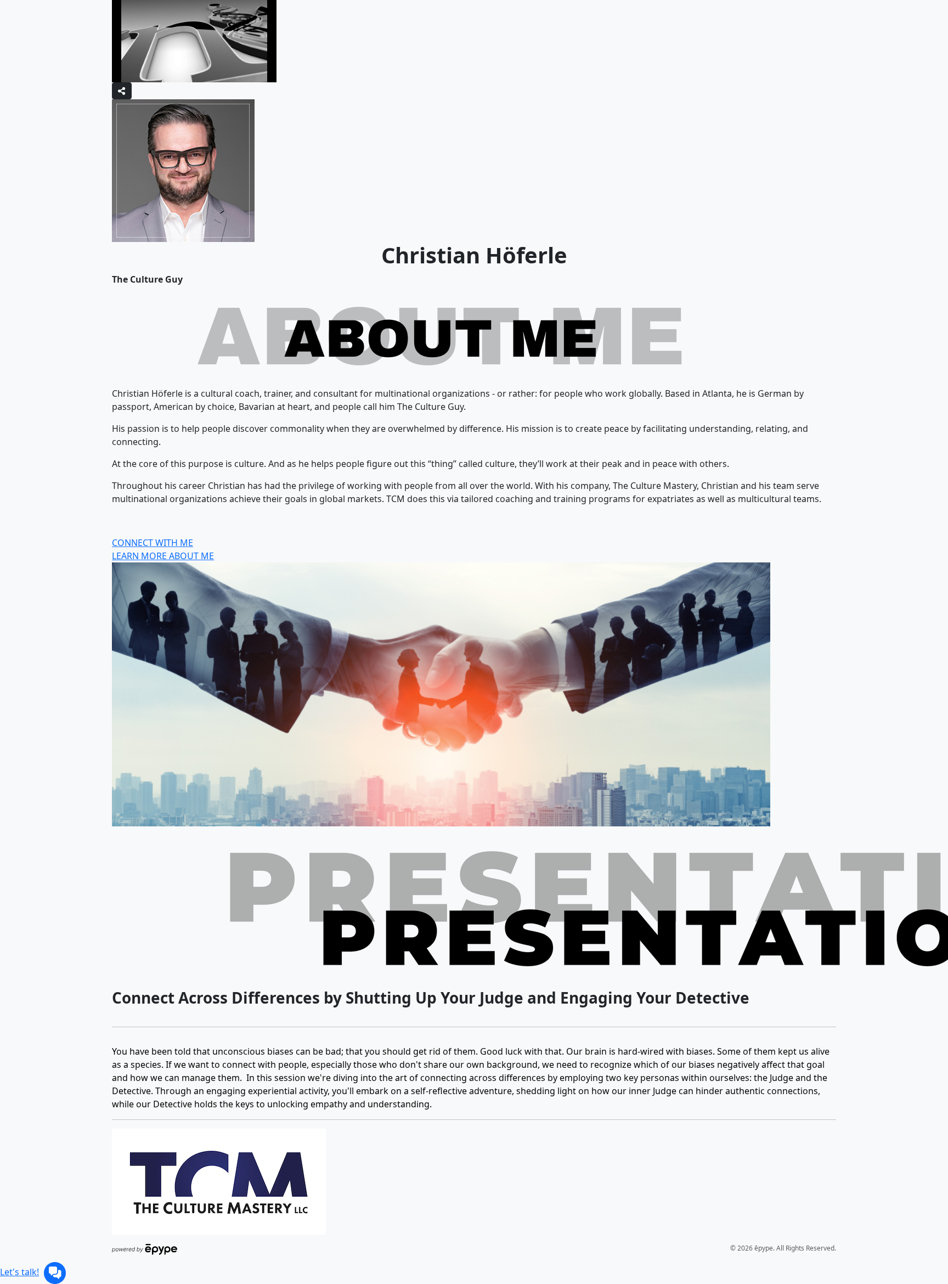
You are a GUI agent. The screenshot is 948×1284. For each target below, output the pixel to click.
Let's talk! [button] (19, 1272)
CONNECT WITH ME (152, 543)
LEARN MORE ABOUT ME (163, 556)
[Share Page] (122, 90)
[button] (55, 1272)
